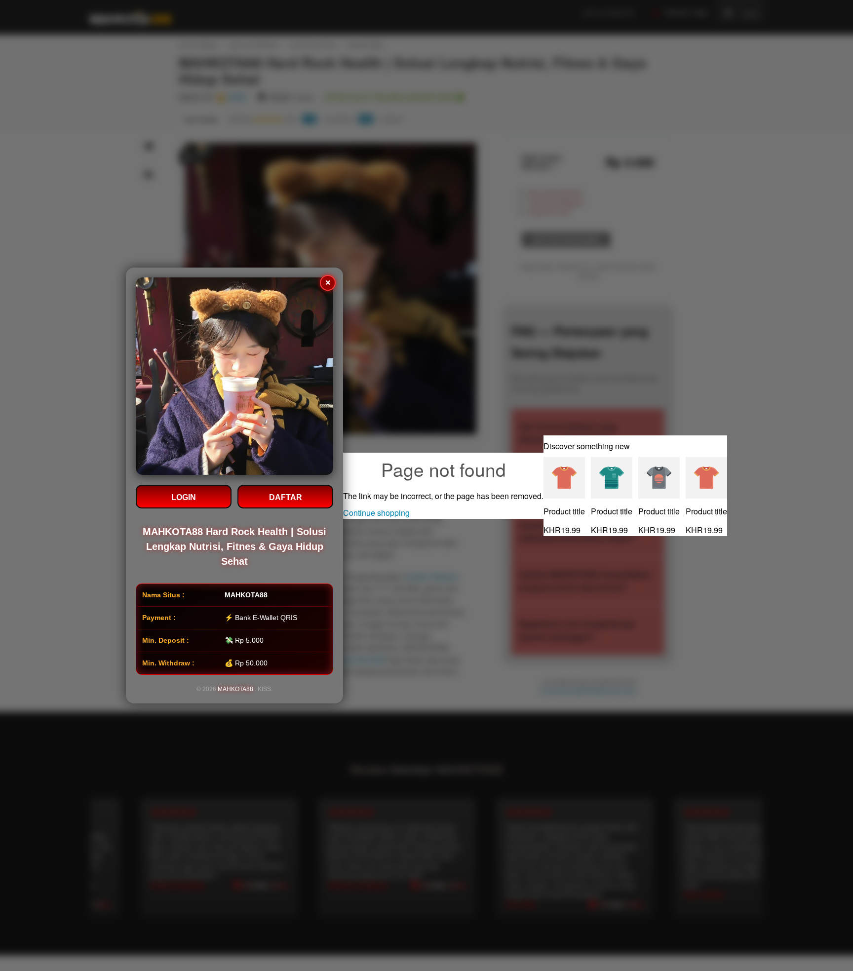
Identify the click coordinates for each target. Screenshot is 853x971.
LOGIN (183, 497)
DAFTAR (285, 497)
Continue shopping (376, 512)
